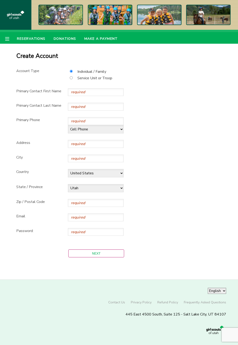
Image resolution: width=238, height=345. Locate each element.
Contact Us (116, 302)
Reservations (31, 38)
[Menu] (11, 38)
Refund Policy (167, 302)
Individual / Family (91, 71)
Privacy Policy (141, 302)
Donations (65, 38)
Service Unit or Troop (94, 78)
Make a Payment (101, 38)
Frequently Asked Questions (205, 302)
